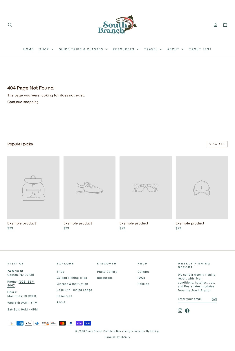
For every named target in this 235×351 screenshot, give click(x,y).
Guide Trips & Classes (82, 49)
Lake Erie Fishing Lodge (74, 290)
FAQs (141, 277)
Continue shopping (23, 102)
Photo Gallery (107, 271)
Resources (124, 49)
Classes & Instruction (72, 284)
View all (217, 144)
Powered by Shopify (117, 337)
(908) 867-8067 (21, 283)
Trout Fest (200, 49)
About (174, 49)
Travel (151, 49)
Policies (143, 284)
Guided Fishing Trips (72, 277)
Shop (44, 49)
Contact (143, 271)
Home (28, 49)
